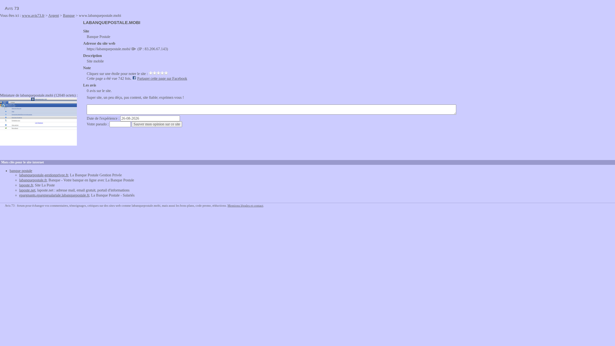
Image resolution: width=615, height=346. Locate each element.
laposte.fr (26, 185)
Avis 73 (12, 8)
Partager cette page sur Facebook (162, 78)
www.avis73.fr (33, 15)
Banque (69, 15)
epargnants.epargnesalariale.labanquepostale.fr (54, 195)
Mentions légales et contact (245, 205)
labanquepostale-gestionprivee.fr (43, 175)
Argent (53, 15)
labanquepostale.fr (33, 180)
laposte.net (27, 190)
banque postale (21, 171)
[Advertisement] (40, 53)
